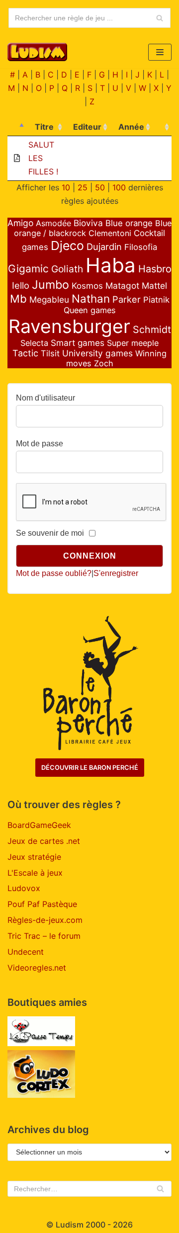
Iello (20, 285)
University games (97, 353)
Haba (111, 265)
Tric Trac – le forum (44, 936)
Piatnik (156, 300)
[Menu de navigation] (160, 52)
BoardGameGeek (39, 825)
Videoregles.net (36, 968)
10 (66, 187)
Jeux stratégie (34, 857)
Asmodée (53, 223)
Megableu (49, 299)
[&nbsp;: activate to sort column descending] (16, 127)
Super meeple (133, 343)
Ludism (70, 1225)
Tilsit (50, 353)
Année (131, 127)
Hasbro (155, 269)
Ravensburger (69, 326)
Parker (126, 299)
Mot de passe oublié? (53, 573)
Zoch (103, 363)
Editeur (87, 127)
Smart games (77, 342)
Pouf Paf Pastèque (42, 904)
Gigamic (28, 268)
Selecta (34, 343)
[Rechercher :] (89, 1189)
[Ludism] (37, 52)
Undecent (25, 952)
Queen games (90, 310)
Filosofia (140, 247)
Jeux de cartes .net (43, 841)
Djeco (67, 245)
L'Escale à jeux (35, 873)
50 (100, 187)
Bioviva (88, 223)
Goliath (67, 269)
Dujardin (104, 246)
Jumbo (50, 284)
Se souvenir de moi (50, 533)
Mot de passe (39, 443)
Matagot (122, 285)
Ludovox (23, 888)
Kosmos (87, 286)
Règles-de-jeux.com (45, 920)
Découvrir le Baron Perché (89, 767)
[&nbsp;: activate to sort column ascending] (162, 127)
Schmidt (152, 329)
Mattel (154, 285)
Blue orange (129, 223)
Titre (44, 127)
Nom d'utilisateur (45, 398)
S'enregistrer (115, 573)
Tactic (25, 353)
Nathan (91, 298)
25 (83, 187)
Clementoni (110, 233)
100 (119, 187)
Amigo (20, 223)
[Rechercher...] (89, 18)
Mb (18, 298)
